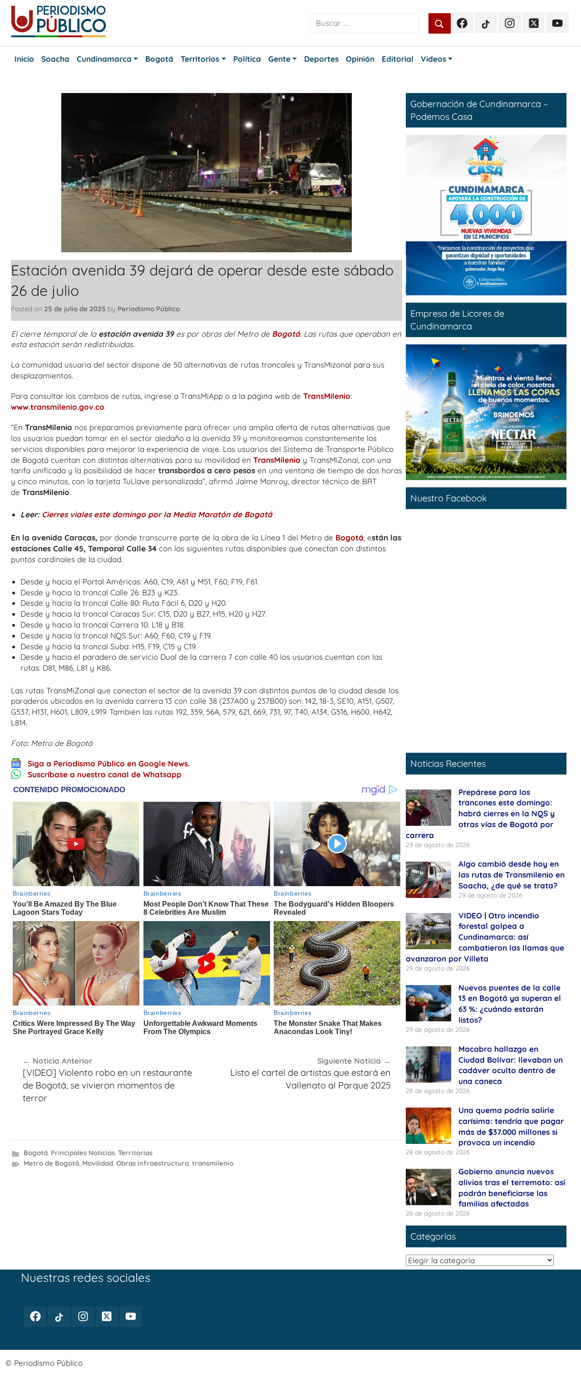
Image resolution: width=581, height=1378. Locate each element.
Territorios (135, 1152)
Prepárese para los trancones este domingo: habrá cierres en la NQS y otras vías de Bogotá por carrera (480, 813)
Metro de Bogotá (51, 1163)
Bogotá (286, 333)
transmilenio (212, 1163)
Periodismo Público (149, 308)
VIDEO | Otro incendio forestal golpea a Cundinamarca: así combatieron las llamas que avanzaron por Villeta (485, 937)
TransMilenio (326, 396)
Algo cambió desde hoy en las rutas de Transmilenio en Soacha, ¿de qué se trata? (511, 874)
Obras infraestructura (152, 1163)
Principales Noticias (83, 1152)
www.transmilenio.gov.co (57, 407)
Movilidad (97, 1163)
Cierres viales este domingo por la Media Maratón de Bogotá (157, 514)
